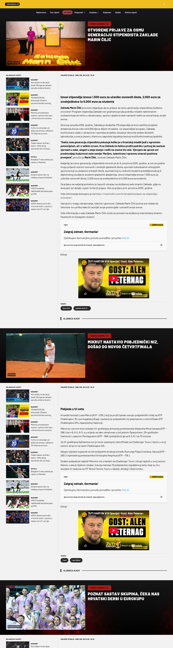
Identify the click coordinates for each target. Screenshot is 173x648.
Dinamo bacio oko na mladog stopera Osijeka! (41, 176)
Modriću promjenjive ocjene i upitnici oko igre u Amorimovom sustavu (41, 115)
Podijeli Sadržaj (97, 24)
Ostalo (34, 157)
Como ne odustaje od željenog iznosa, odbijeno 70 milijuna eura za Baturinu (42, 131)
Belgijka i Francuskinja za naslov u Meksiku (42, 160)
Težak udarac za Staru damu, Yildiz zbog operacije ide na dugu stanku (40, 146)
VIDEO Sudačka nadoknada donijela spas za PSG (42, 191)
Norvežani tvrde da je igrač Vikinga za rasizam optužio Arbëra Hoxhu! (41, 85)
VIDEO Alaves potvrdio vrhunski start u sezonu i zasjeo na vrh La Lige (41, 206)
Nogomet (34, 80)
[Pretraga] (164, 4)
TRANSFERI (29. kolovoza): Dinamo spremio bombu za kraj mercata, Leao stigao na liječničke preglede (41, 100)
